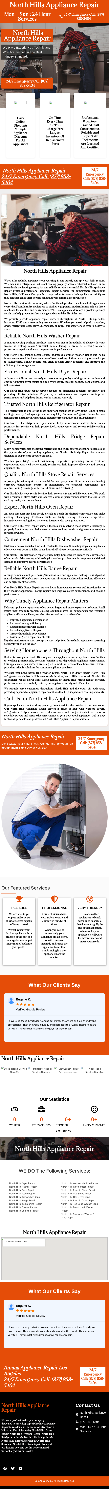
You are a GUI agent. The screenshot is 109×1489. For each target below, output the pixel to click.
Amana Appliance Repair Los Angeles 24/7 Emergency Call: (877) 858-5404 (38, 1376)
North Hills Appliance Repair (32, 736)
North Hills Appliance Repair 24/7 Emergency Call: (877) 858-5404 (36, 177)
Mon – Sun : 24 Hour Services (27, 16)
